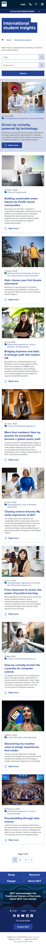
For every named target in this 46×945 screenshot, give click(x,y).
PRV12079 (22, 937)
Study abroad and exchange (19, 273)
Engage (11, 881)
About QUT (34, 881)
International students (22, 40)
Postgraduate (20, 192)
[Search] (36, 4)
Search (23, 73)
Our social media (23, 920)
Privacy (33, 910)
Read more (15, 146)
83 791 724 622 (32, 939)
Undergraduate (11, 118)
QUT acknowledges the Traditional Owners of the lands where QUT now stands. (23, 896)
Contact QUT (23, 926)
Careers (10, 192)
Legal (23, 910)
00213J (18, 939)
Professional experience (17, 344)
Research (34, 875)
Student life (23, 118)
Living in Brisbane (36, 118)
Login (23, 4)
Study (9, 40)
